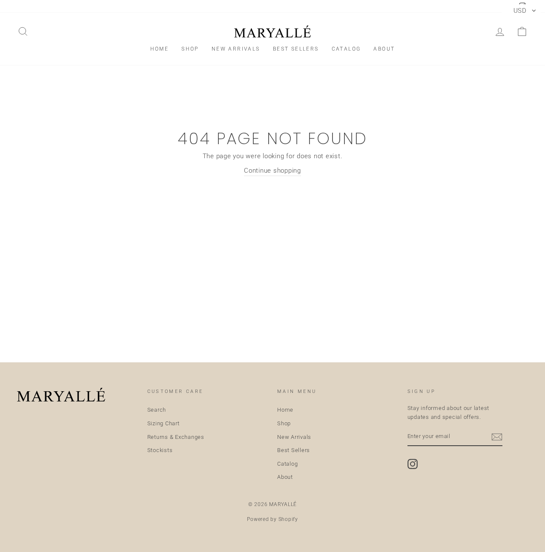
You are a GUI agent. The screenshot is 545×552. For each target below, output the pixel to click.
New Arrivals (236, 49)
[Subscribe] (496, 437)
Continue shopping (272, 170)
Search (156, 410)
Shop (190, 49)
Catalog (346, 49)
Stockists (160, 450)
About (384, 49)
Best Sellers (296, 49)
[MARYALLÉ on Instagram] (412, 464)
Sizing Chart (163, 423)
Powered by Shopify (272, 519)
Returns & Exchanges (175, 437)
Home (159, 49)
